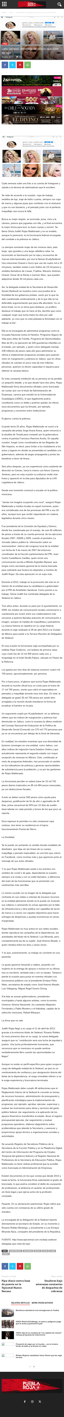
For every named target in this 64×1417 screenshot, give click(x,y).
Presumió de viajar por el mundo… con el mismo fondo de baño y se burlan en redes (37, 1345)
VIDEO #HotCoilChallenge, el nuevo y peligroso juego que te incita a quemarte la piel (38, 1322)
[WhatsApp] (27, 65)
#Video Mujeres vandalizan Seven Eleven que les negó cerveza (39, 1356)
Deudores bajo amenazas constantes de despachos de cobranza (49, 1286)
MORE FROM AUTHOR (42, 1302)
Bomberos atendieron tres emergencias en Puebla (37, 1310)
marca (6, 1254)
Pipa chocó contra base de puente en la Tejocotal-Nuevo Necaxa (16, 1286)
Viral (11, 12)
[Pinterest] (20, 65)
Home (4, 12)
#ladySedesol (15, 1251)
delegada (28, 1251)
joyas (45, 1251)
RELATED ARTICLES (20, 1302)
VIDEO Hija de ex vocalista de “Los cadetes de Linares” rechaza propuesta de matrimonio (39, 1334)
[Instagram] (32, 1402)
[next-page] (34, 1366)
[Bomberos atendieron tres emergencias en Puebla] (8, 1313)
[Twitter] (12, 65)
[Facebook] (5, 65)
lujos (52, 1251)
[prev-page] (30, 1366)
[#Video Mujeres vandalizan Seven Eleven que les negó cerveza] (8, 1358)
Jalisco (37, 1251)
